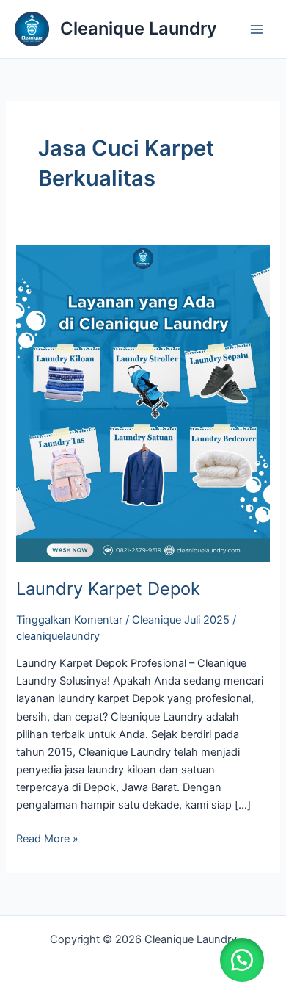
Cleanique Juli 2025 (181, 619)
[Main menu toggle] (256, 28)
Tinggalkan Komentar (69, 619)
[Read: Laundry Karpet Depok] (142, 402)
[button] (242, 960)
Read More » (47, 837)
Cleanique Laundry (138, 28)
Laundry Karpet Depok (108, 588)
